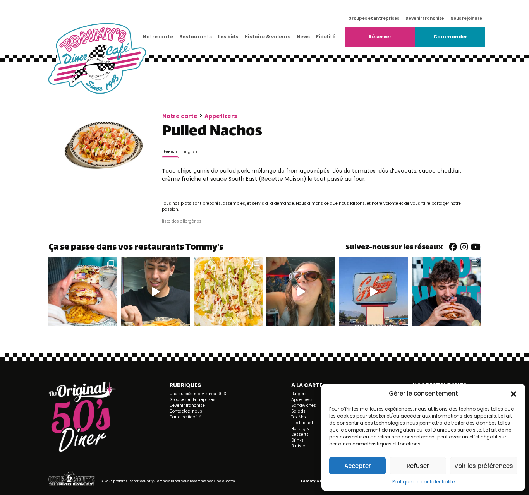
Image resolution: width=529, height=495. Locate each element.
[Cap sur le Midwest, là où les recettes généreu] (82, 291)
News (303, 37)
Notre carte (158, 37)
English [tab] (190, 151)
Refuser (418, 466)
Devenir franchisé (424, 18)
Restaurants (195, 37)
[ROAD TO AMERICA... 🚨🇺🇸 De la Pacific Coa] (300, 291)
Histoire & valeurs (267, 37)
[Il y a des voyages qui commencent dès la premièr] (446, 291)
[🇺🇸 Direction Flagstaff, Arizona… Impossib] (373, 291)
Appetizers (220, 116)
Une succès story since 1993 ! (199, 394)
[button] (513, 393)
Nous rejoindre (466, 18)
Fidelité (326, 37)
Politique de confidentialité (423, 481)
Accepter (357, 466)
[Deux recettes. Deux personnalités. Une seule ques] (228, 291)
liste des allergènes (181, 221)
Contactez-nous (186, 411)
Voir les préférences (483, 466)
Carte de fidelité (185, 417)
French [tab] (170, 151)
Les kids (228, 37)
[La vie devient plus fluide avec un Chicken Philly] (155, 291)
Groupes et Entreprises (373, 18)
